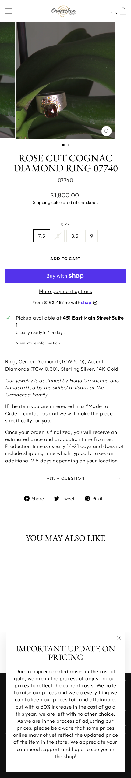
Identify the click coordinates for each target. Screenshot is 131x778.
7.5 (41, 236)
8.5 (75, 236)
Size (65, 224)
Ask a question (66, 478)
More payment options (65, 291)
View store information (38, 342)
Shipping (41, 202)
